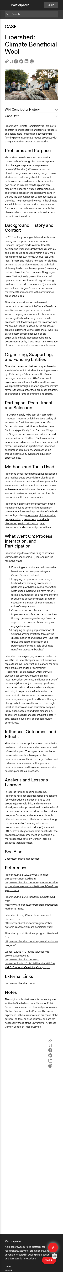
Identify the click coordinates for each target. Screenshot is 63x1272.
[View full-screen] (55, 73)
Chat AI (50, 1259)
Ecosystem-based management (22, 858)
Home (8, 1265)
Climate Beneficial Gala (20, 95)
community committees (37, 527)
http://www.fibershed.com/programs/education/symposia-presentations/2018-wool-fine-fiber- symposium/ (31, 886)
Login (51, 5)
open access (29, 519)
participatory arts (28, 523)
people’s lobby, (13, 519)
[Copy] (7, 62)
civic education (47, 515)
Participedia (20, 5)
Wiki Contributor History (22, 109)
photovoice (31, 515)
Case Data (12, 116)
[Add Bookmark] (11, 62)
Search (8, 1269)
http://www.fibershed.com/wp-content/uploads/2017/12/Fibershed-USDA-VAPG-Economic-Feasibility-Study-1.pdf (30, 963)
